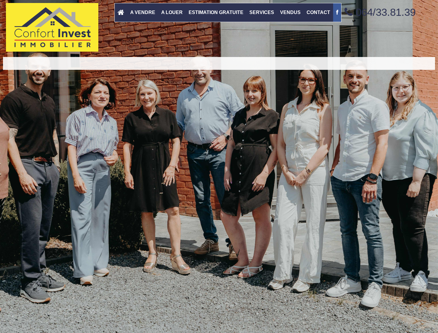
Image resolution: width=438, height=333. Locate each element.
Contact (318, 12)
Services (261, 12)
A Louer (172, 12)
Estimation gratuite (216, 12)
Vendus (290, 12)
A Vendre (142, 12)
